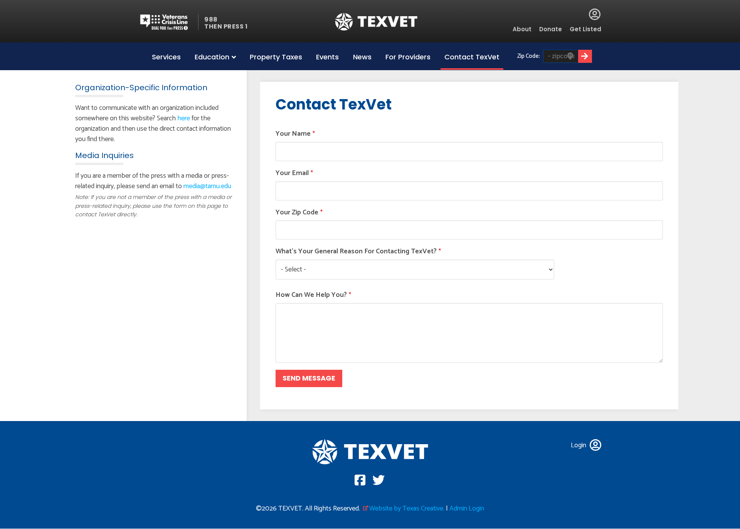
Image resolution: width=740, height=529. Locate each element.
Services (166, 57)
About (522, 29)
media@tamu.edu (207, 186)
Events (327, 57)
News (362, 57)
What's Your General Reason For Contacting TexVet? (356, 251)
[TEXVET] (376, 21)
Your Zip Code (297, 212)
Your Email (292, 173)
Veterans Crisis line (168, 22)
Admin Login (466, 508)
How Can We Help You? (311, 295)
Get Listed (585, 29)
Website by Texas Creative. (406, 508)
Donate (550, 29)
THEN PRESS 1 (225, 26)
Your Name (293, 134)
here (183, 118)
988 (211, 19)
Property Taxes (276, 57)
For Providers (408, 57)
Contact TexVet (472, 57)
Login (594, 14)
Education (212, 57)
